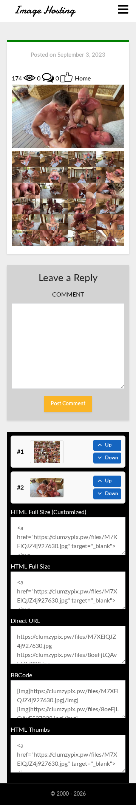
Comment (68, 295)
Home (83, 79)
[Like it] (66, 77)
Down (111, 458)
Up (108, 445)
